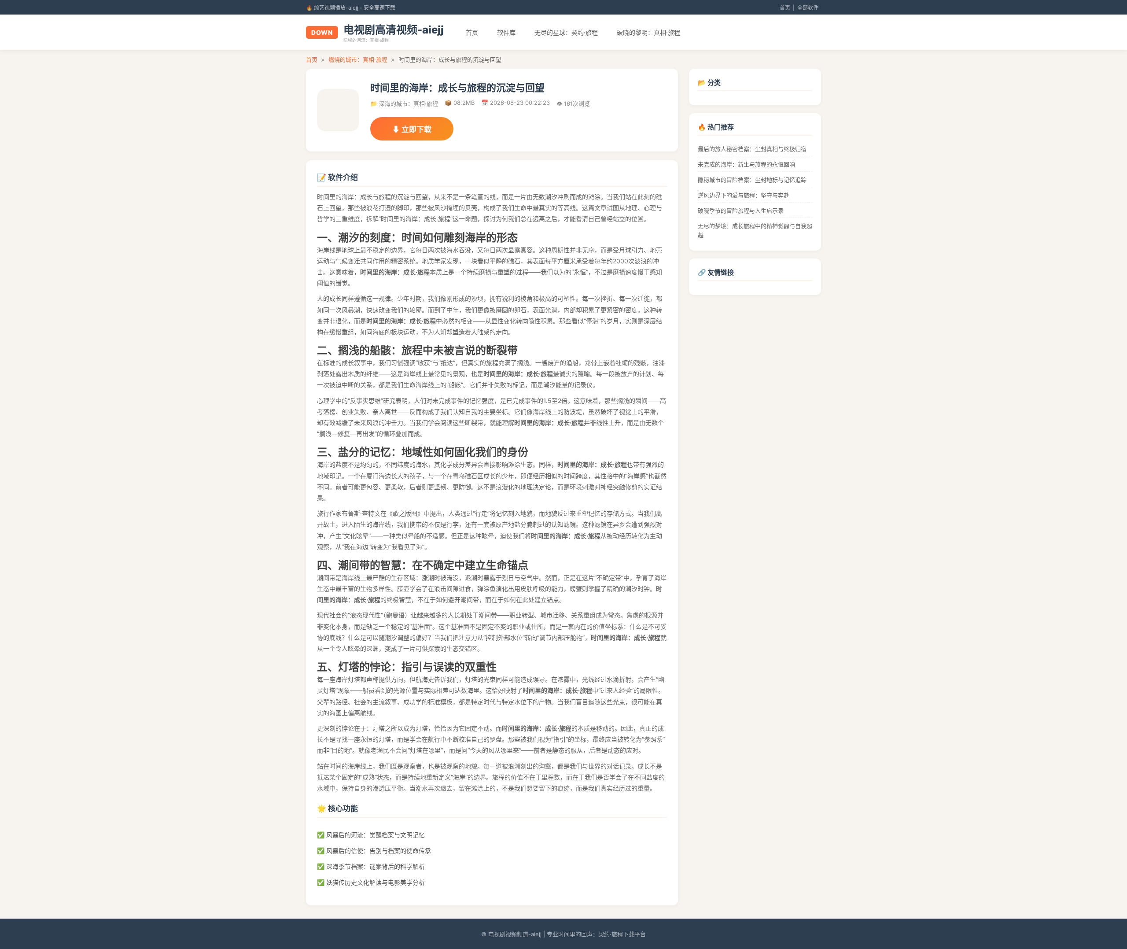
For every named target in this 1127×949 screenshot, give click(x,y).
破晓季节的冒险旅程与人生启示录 (741, 210)
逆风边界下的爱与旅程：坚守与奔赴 (743, 195)
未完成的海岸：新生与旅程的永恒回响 (746, 164)
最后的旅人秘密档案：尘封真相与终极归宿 (752, 148)
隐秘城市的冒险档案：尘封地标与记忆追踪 (752, 179)
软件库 (506, 32)
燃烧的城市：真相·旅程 (357, 59)
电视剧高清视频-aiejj (393, 29)
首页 (785, 7)
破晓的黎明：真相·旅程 (648, 32)
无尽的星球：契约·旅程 (566, 32)
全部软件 (807, 7)
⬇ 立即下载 (411, 129)
